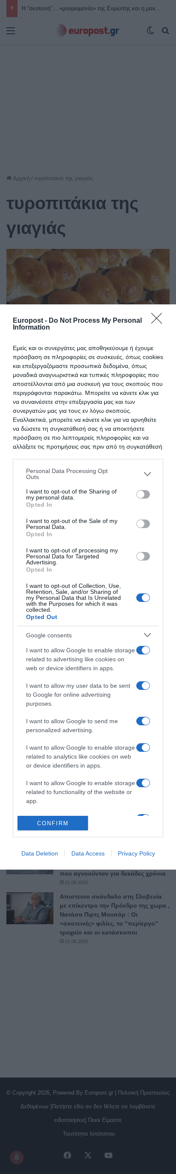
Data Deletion (39, 853)
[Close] (159, 321)
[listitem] (88, 474)
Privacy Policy (136, 853)
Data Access (88, 853)
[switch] (143, 494)
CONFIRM (53, 823)
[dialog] (88, 587)
